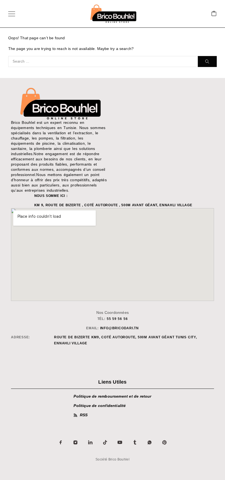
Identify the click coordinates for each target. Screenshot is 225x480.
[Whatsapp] (149, 442)
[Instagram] (75, 442)
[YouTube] (120, 442)
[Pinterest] (164, 442)
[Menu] (11, 13)
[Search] (207, 61)
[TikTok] (105, 442)
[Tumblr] (134, 442)
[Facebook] (60, 442)
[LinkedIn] (90, 442)
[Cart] (214, 14)
